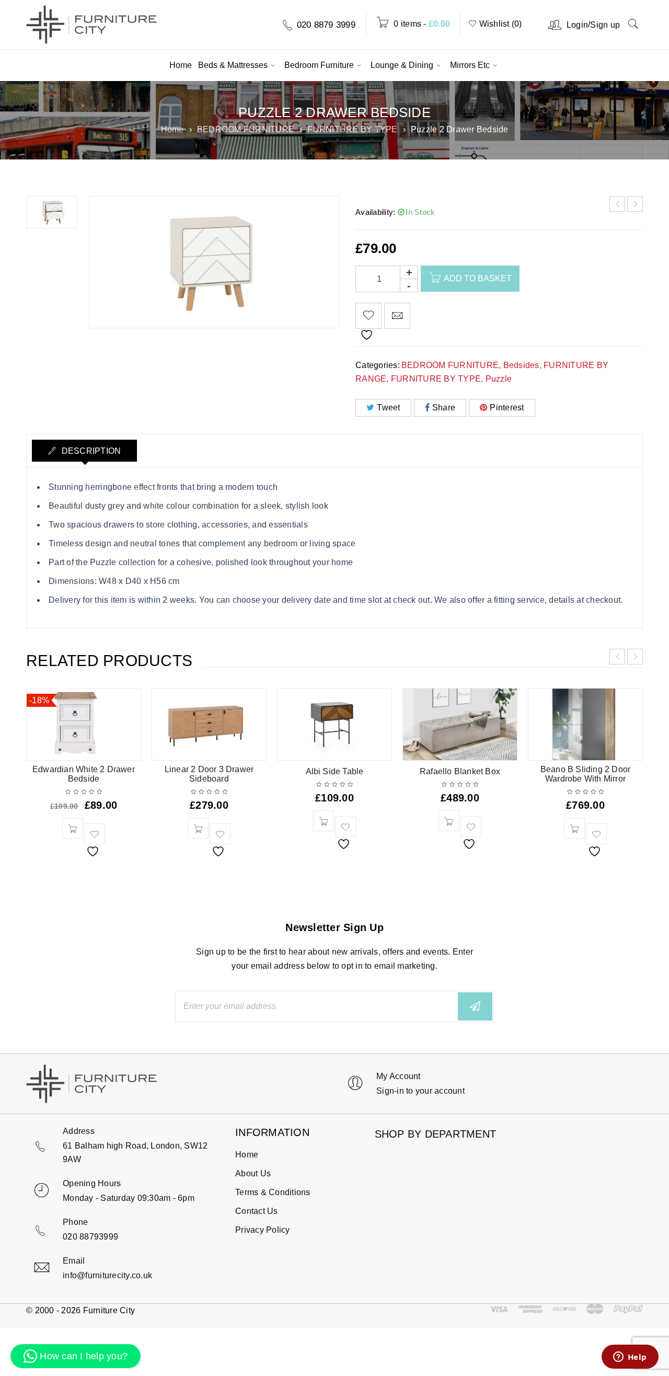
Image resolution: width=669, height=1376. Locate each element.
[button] (75, 1356)
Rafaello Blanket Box (460, 771)
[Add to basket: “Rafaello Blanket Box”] (449, 820)
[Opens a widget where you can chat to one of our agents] (630, 1358)
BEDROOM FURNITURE (245, 129)
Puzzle (499, 378)
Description (90, 450)
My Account (398, 1076)
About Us (253, 1173)
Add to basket (478, 278)
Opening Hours (92, 1183)
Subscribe (475, 1006)
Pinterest (507, 407)
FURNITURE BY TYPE (352, 129)
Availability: (375, 212)
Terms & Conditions (272, 1192)
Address (79, 1131)
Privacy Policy (262, 1229)
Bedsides (521, 365)
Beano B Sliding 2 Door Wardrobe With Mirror (585, 774)
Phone (75, 1222)
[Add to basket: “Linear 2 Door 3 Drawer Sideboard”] (198, 828)
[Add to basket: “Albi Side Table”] (323, 820)
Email (74, 1260)
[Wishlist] (368, 316)
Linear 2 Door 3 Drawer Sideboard (209, 774)
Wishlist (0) (499, 23)
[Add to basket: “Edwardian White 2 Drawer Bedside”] (72, 828)
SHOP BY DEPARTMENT (436, 1131)
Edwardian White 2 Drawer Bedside (83, 774)
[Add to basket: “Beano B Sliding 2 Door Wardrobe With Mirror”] (574, 828)
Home (172, 129)
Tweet (388, 407)
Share (443, 407)
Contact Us (256, 1211)
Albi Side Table (335, 771)
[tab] (84, 451)
